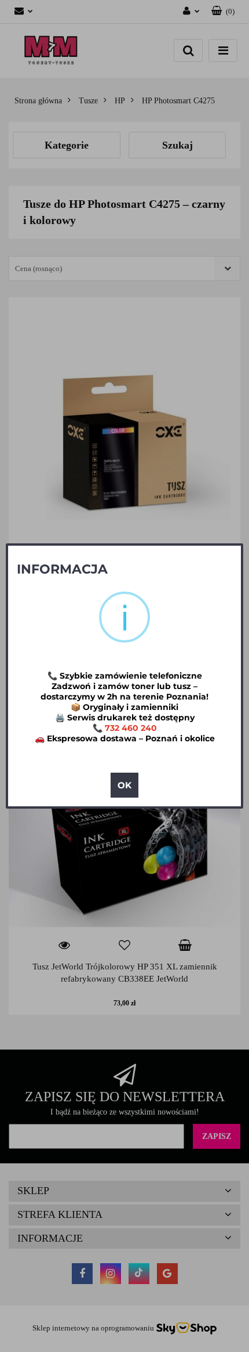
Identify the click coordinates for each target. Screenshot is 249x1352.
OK (124, 785)
